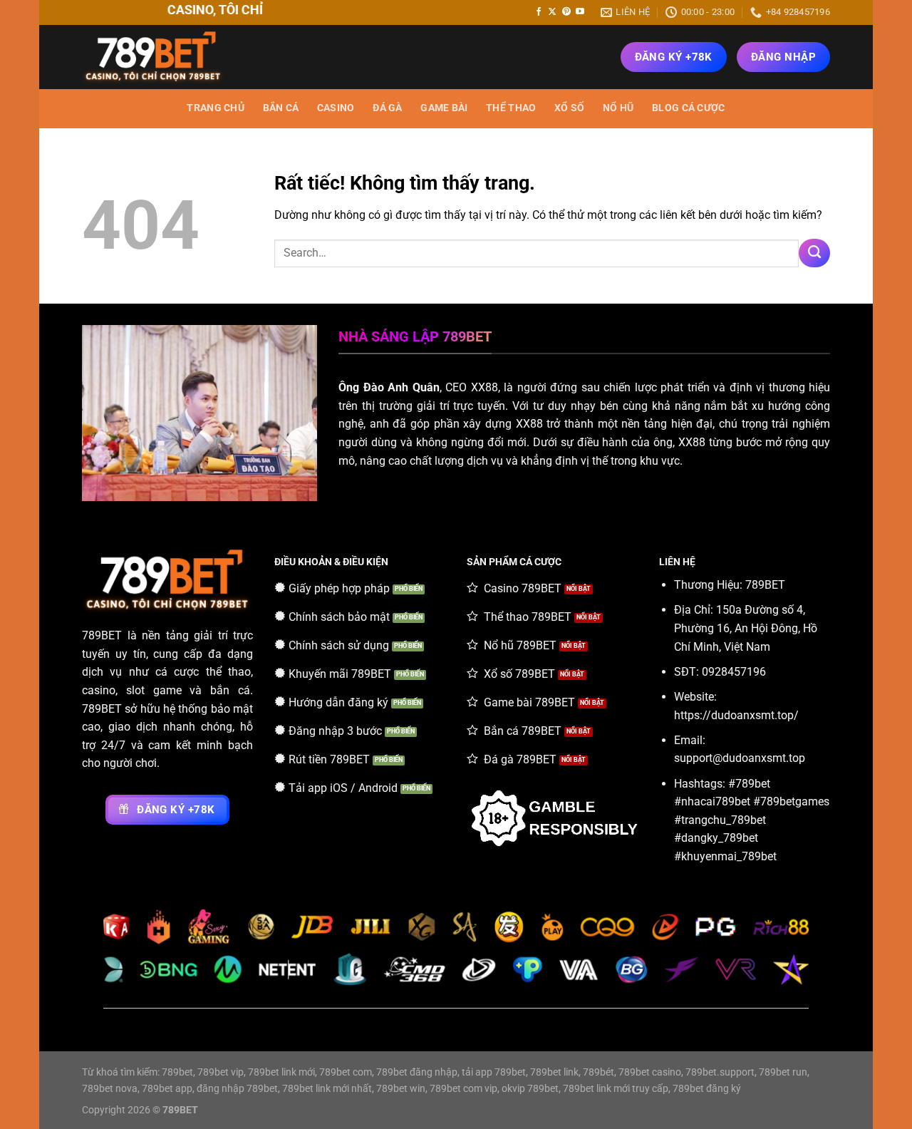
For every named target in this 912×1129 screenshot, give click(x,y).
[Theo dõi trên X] (552, 12)
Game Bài (443, 108)
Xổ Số (569, 108)
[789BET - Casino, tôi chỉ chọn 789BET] (153, 57)
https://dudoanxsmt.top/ (736, 715)
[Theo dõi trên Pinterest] (566, 12)
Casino (336, 108)
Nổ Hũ (618, 108)
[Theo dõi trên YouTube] (580, 12)
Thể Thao (511, 108)
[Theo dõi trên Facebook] (538, 12)
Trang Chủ (215, 108)
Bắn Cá (281, 108)
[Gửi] (814, 253)
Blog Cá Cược (688, 108)
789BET (102, 635)
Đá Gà (387, 108)
